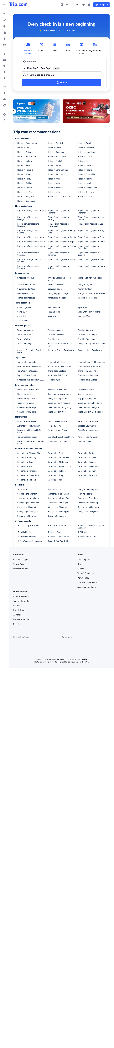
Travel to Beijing (24, 335)
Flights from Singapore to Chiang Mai (62, 247)
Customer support (21, 559)
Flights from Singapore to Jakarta (62, 237)
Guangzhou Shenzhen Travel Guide (60, 344)
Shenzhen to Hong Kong (28, 498)
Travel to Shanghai (55, 330)
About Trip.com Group (86, 587)
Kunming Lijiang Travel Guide (90, 350)
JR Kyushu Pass (54, 532)
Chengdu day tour (85, 284)
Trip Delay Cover (54, 426)
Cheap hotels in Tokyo (26, 407)
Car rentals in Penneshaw (58, 458)
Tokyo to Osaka (23, 489)
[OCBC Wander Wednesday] (36, 111)
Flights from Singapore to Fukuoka (28, 267)
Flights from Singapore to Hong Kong (61, 231)
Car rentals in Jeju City (26, 458)
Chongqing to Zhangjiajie (28, 503)
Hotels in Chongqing (26, 201)
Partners (16, 606)
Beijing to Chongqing (57, 516)
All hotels (17, 615)
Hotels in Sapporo (55, 174)
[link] (62, 4)
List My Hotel (19, 610)
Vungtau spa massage (57, 298)
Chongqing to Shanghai (27, 511)
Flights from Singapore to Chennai (28, 231)
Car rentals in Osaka (56, 453)
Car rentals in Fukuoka (57, 471)
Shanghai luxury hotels (57, 398)
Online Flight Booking (87, 371)
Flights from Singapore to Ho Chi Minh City (31, 260)
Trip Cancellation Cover (27, 437)
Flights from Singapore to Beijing (31, 210)
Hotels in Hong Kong (87, 152)
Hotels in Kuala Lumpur (27, 143)
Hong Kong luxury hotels (28, 390)
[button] (4, 4)
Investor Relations (21, 596)
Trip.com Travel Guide (26, 375)
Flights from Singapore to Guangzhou (28, 218)
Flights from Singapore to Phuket (92, 242)
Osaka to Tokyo (54, 489)
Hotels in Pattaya (85, 170)
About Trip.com (84, 559)
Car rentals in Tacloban (87, 475)
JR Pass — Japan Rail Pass (28, 525)
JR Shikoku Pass (84, 532)
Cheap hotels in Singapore (59, 403)
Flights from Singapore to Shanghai (58, 211)
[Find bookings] (89, 4)
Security (16, 624)
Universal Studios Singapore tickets (59, 279)
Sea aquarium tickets (26, 284)
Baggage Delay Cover (87, 426)
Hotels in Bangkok (55, 143)
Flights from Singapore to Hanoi (91, 259)
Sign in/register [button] (101, 4)
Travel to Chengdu (25, 343)
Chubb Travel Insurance (57, 421)
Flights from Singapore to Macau (61, 259)
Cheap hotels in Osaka (57, 412)
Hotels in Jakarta (85, 157)
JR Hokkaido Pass (24, 532)
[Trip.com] (18, 4)
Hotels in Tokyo (54, 148)
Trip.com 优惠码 (54, 380)
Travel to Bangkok (85, 330)
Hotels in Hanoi (84, 183)
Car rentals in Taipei (25, 462)
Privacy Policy (83, 578)
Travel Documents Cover (88, 430)
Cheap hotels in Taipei (26, 412)
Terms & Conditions (85, 573)
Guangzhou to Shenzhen (58, 494)
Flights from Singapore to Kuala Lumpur (91, 218)
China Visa (21, 316)
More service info (20, 569)
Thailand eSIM (54, 312)
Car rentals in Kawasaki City (59, 466)
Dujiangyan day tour (25, 293)
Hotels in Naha (54, 183)
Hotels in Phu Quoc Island (59, 196)
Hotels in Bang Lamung (58, 170)
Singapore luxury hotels (88, 398)
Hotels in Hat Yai (24, 192)
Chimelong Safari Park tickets (90, 278)
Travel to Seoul (54, 339)
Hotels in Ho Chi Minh (57, 157)
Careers (80, 569)
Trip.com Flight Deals (56, 362)
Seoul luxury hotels (86, 394)
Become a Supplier (21, 619)
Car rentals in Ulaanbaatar (88, 466)
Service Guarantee (21, 564)
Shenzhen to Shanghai (57, 507)
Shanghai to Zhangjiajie (88, 511)
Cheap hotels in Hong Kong (59, 407)
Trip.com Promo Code (26, 362)
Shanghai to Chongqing (88, 503)
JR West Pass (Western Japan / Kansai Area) (91, 526)
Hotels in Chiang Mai (86, 174)
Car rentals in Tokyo (56, 475)
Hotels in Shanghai (86, 148)
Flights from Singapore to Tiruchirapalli (58, 225)
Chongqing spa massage (58, 293)
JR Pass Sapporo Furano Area (29, 541)
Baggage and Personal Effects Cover (30, 431)
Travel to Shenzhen (56, 335)
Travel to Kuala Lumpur (87, 335)
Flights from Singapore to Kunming (88, 254)
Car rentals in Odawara (87, 471)
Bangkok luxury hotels (57, 390)
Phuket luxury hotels (26, 398)
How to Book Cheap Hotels (29, 366)
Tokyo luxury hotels (86, 390)
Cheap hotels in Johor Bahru (90, 403)
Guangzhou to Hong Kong (59, 498)
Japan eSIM (82, 307)
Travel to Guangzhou (26, 330)
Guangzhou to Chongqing (59, 511)
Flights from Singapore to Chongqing (88, 247)
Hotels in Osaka (84, 165)
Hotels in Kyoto (54, 179)
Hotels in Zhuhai (85, 196)
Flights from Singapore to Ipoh (30, 237)
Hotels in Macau (24, 179)
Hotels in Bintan (24, 165)
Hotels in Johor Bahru (26, 157)
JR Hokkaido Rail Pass (26, 537)
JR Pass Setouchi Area (87, 537)
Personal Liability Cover (87, 437)
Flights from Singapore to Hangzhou (58, 254)
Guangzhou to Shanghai (58, 503)
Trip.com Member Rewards (89, 366)
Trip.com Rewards (21, 601)
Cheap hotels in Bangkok (88, 407)
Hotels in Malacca (24, 161)
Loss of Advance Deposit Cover (61, 437)
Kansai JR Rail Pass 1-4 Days (59, 541)
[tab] (28, 48)
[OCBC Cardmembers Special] (86, 111)
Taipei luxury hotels (25, 403)
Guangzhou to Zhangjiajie (88, 507)
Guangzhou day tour (26, 289)
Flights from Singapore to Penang (58, 218)
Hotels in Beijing (24, 152)
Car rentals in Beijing (86, 453)
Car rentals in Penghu (26, 480)
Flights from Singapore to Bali (90, 224)
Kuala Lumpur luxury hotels (59, 394)
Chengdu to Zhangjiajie (27, 507)
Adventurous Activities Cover (29, 426)
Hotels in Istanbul (55, 188)
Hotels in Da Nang (25, 183)
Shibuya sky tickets (56, 284)
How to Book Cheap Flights (59, 366)
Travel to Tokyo (23, 339)
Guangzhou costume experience (91, 293)
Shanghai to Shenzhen (27, 516)
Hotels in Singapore (56, 152)
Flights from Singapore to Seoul (31, 242)
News (79, 564)
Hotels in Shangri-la (86, 192)
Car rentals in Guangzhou (28, 475)
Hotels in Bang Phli (25, 196)
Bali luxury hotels (24, 394)
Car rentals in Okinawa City (28, 453)
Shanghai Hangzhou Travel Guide (92, 343)
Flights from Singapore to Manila (31, 246)
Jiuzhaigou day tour (56, 289)
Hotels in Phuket (55, 161)
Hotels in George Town (87, 188)
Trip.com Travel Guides (87, 380)
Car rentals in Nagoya (87, 458)
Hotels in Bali (83, 161)
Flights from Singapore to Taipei (61, 242)
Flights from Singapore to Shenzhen (88, 211)
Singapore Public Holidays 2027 (30, 380)
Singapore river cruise (26, 278)
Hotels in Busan (24, 174)
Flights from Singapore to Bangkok (28, 225)
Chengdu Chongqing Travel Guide (29, 351)
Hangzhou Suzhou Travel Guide (61, 350)
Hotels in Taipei (84, 143)
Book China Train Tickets (58, 375)
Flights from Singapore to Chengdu (28, 254)
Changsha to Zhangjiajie (88, 498)
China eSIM (22, 312)
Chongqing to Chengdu (27, 494)
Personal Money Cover (57, 430)
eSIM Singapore (24, 307)
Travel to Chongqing (86, 339)
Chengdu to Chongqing (88, 489)
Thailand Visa (23, 321)
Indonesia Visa (84, 316)
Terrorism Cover (84, 441)
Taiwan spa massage (26, 298)
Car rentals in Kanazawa (27, 471)
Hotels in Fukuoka (25, 170)
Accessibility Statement (87, 582)
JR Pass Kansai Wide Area (58, 537)
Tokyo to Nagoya (85, 494)
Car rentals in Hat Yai (26, 466)
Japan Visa (52, 316)
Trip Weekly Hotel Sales (27, 371)
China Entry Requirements (89, 312)
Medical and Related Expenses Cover (30, 442)
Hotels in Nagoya (85, 179)
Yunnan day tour (85, 289)
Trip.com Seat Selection (88, 375)
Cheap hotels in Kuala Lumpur (90, 412)
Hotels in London (24, 188)
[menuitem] (4, 14)
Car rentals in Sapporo (87, 462)
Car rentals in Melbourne (58, 462)
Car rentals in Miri (55, 480)
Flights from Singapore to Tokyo (91, 230)
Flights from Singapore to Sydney (58, 267)
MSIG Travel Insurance (26, 421)
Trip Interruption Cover (57, 441)
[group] (48, 30)
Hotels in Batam (54, 165)
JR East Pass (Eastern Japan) (60, 525)
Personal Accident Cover (88, 421)
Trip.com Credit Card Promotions (91, 362)
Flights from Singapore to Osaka (91, 237)
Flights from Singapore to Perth (91, 266)
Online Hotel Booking (57, 371)
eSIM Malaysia (54, 307)
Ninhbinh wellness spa (87, 298)
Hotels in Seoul (23, 148)
